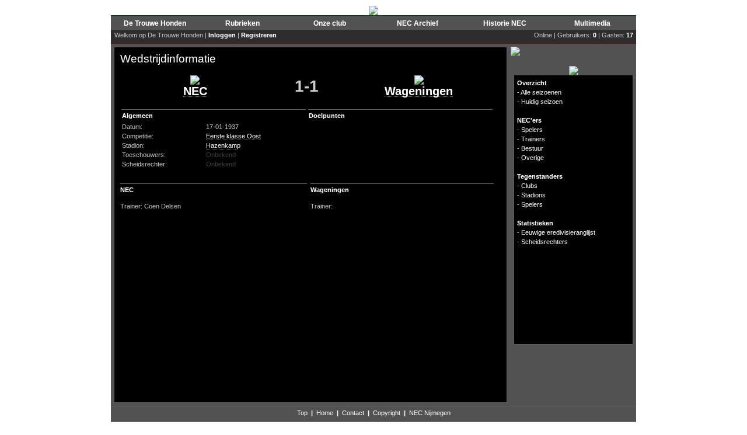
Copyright (386, 412)
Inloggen (222, 35)
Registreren (259, 35)
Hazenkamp (223, 145)
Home (324, 412)
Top (302, 412)
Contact (353, 412)
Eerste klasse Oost (233, 136)
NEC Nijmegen (430, 412)
